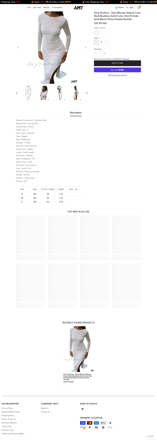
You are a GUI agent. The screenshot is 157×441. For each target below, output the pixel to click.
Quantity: (98, 49)
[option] (52, 47)
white (65, 385)
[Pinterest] (82, 409)
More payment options (117, 75)
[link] (30, 256)
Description (76, 113)
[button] (18, 47)
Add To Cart (117, 63)
